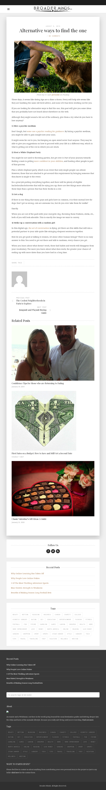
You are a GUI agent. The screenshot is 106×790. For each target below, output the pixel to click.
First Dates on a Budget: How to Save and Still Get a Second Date (42, 453)
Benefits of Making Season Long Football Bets (31, 592)
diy (42, 619)
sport (36, 634)
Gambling (43, 624)
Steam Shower (57, 634)
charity (67, 614)
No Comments (54, 36)
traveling (34, 639)
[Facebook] (48, 551)
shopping (26, 634)
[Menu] (8, 9)
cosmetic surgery (20, 619)
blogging (36, 614)
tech (88, 634)
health (82, 624)
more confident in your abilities (48, 161)
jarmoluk (55, 94)
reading (76, 629)
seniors (16, 634)
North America (53, 629)
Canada (57, 614)
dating (34, 619)
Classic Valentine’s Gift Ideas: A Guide (29, 519)
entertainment (65, 619)
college (78, 614)
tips (14, 639)
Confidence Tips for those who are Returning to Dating (38, 383)
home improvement (20, 629)
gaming (62, 624)
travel (23, 639)
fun (25, 624)
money (41, 629)
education (51, 619)
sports (45, 634)
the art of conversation (39, 228)
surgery (79, 634)
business (47, 614)
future (33, 624)
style (69, 634)
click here (15, 772)
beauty (15, 614)
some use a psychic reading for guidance (45, 131)
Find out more (87, 720)
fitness (89, 619)
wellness (64, 639)
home (91, 624)
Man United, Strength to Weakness (26, 588)
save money (87, 629)
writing (75, 639)
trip (44, 639)
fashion (78, 619)
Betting (25, 614)
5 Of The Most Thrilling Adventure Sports (29, 583)
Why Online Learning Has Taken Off (27, 573)
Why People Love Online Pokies (25, 578)
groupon (72, 624)
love (33, 629)
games (53, 624)
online (66, 629)
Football (16, 624)
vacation (53, 639)
